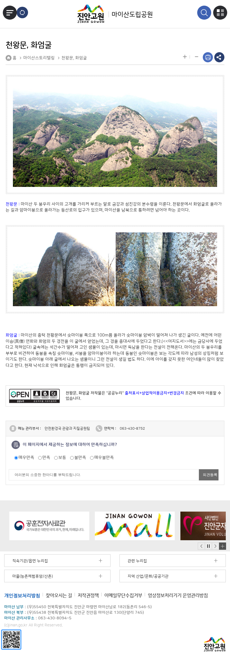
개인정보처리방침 (22, 595)
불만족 (80, 457)
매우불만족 (104, 457)
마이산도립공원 (132, 14)
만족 (46, 457)
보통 (62, 457)
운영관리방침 (178, 595)
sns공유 (219, 57)
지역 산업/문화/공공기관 (148, 576)
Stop (208, 546)
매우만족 (26, 457)
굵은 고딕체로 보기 (22, 12)
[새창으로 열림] (44, 526)
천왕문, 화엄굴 (74, 58)
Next (215, 546)
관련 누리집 (137, 561)
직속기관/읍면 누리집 (30, 561)
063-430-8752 (132, 428)
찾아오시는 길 (59, 595)
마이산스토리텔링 (39, 58)
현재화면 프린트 (208, 57)
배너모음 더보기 (222, 546)
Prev (201, 546)
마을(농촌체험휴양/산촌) (32, 576)
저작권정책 (88, 595)
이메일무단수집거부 (123, 595)
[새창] (11, 639)
